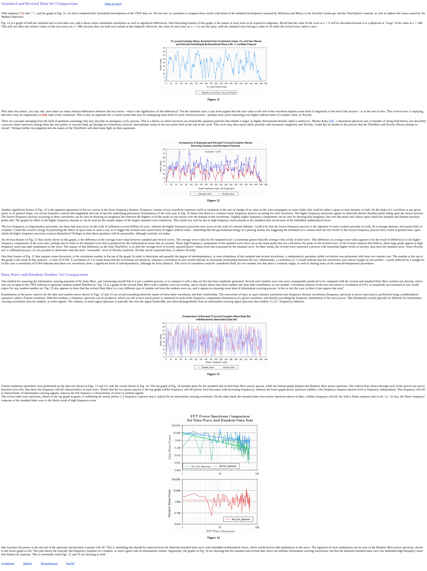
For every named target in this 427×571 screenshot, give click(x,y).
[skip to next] (113, 4)
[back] (70, 563)
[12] (331, 121)
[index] (27, 563)
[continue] (7, 563)
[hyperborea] (49, 563)
